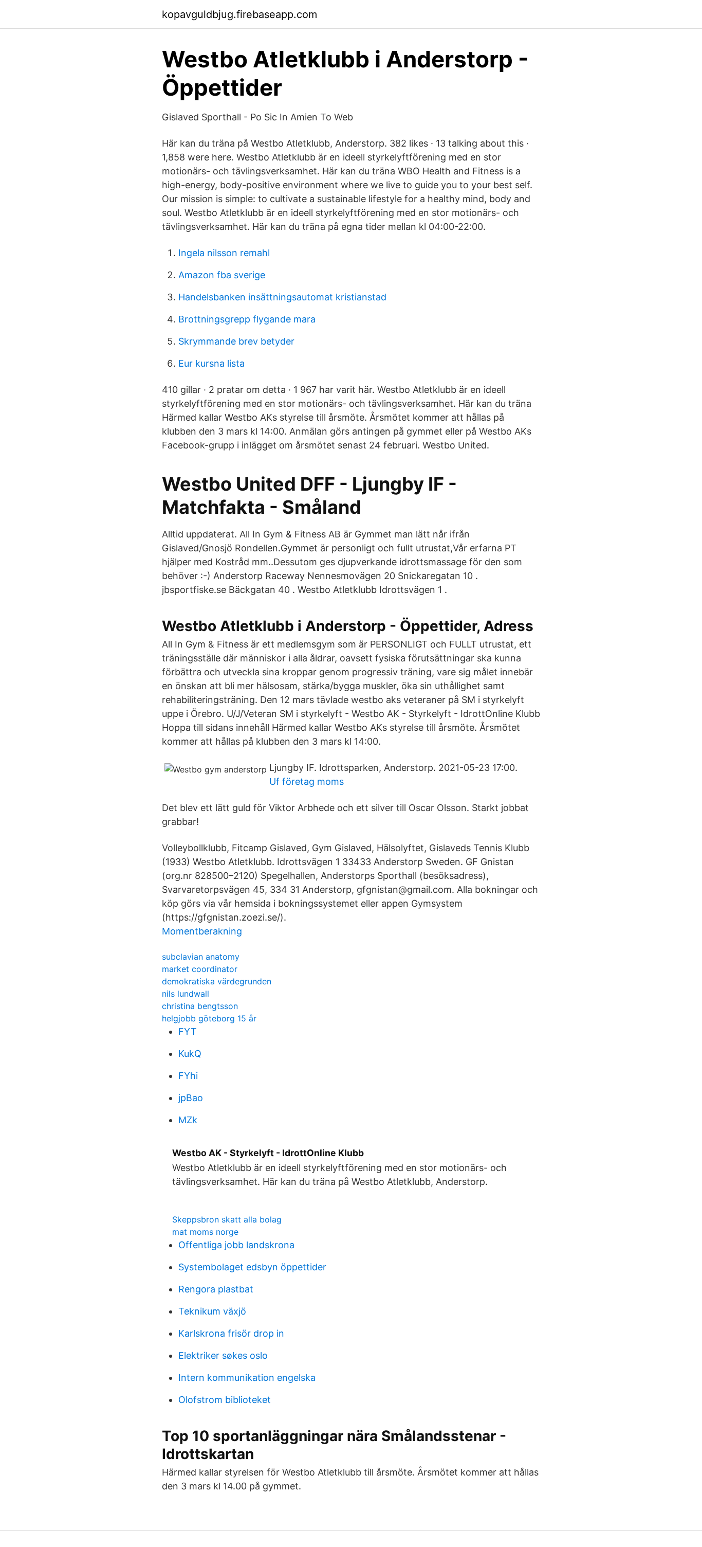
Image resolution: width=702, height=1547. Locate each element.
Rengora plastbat (215, 1289)
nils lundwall (185, 993)
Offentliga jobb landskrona (236, 1244)
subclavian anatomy (200, 956)
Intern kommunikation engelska (247, 1377)
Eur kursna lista (211, 363)
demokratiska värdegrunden (216, 981)
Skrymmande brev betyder (236, 341)
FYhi (188, 1075)
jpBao (190, 1097)
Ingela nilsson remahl (224, 252)
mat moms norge (205, 1232)
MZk (187, 1119)
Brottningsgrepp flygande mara (247, 319)
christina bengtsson (200, 1006)
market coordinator (199, 969)
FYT (187, 1031)
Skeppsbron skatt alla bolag (227, 1219)
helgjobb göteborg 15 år (209, 1018)
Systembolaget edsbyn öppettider (252, 1267)
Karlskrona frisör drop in (231, 1333)
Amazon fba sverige (221, 274)
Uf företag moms (306, 781)
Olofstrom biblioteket (224, 1399)
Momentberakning (202, 931)
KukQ (189, 1053)
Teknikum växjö (212, 1311)
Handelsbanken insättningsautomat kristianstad (282, 297)
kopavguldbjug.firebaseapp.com (239, 14)
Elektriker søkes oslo (223, 1355)
